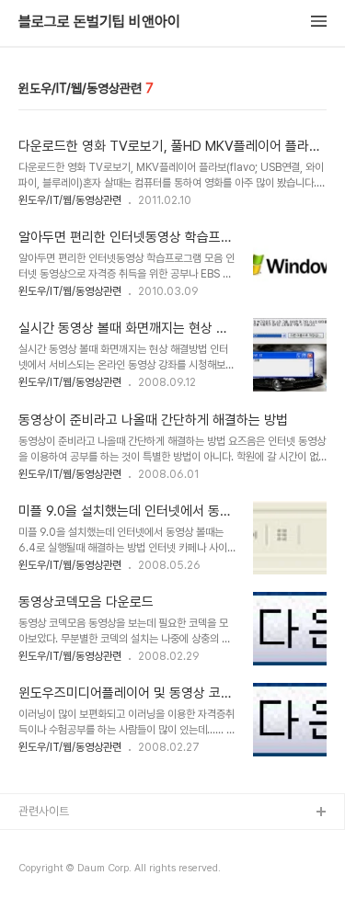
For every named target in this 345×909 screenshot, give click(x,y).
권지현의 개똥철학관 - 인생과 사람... (102, 872)
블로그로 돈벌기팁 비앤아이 (99, 22)
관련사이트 (43, 811)
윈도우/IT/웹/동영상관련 (69, 200)
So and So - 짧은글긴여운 (82, 842)
